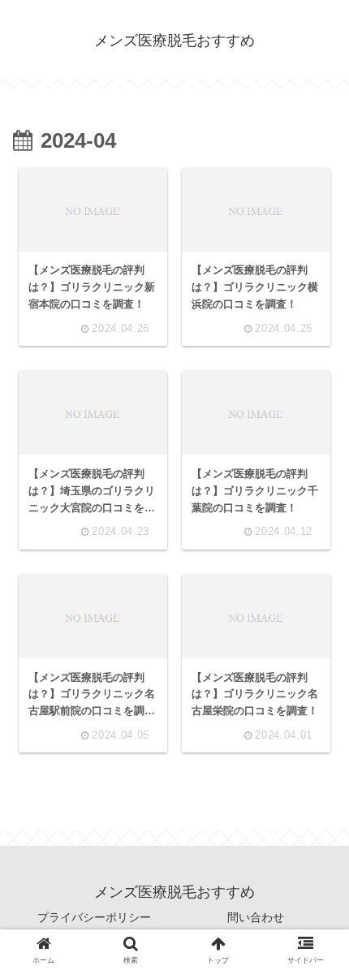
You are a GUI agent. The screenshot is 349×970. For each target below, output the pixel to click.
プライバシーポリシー (94, 917)
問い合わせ (255, 917)
